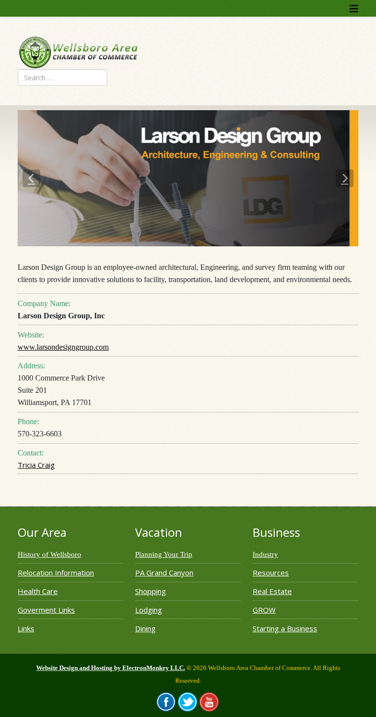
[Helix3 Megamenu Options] (354, 8)
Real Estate (272, 591)
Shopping (150, 591)
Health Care (38, 591)
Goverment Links (46, 610)
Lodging (148, 610)
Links (26, 628)
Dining (145, 628)
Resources (271, 572)
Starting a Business (285, 628)
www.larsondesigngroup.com (63, 347)
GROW (264, 610)
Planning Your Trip (163, 554)
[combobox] (62, 77)
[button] (31, 178)
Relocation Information (56, 572)
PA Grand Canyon (164, 572)
